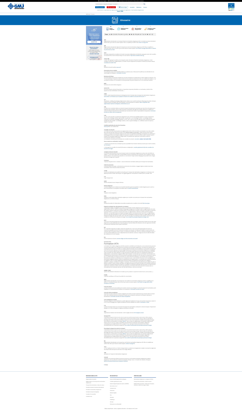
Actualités (132, 7)
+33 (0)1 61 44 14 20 (94, 53)
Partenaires (112, 390)
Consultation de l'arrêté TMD (110, 62)
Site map (111, 401)
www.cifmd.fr (106, 96)
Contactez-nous (89, 396)
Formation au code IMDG (109, 283)
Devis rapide (111, 7)
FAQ (110, 395)
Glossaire (112, 397)
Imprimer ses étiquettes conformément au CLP (120, 103)
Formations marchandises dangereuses (93, 389)
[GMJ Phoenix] (16, 6)
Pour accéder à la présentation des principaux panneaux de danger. (138, 325)
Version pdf (106, 126)
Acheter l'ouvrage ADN (143, 42)
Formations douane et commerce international (95, 387)
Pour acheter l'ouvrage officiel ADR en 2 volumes (146, 48)
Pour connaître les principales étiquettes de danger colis (137, 217)
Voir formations (107, 145)
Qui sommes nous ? (113, 386)
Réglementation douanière (91, 379)
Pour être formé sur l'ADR (109, 49)
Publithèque (112, 399)
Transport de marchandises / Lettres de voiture (95, 385)
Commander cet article (121, 73)
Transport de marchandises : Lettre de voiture (142, 381)
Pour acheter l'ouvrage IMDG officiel (144, 282)
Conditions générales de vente (116, 381)
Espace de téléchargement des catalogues (118, 379)
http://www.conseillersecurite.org (137, 55)
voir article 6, (143, 139)
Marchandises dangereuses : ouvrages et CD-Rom (143, 379)
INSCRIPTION (94, 42)
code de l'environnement (133, 188)
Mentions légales (113, 392)
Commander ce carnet (144, 302)
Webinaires (138, 7)
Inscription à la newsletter (91, 394)
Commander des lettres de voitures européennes (120, 296)
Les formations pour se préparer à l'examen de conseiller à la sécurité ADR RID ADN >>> (128, 96)
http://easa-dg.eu (146, 203)
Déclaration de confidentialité (115, 404)
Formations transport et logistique (92, 391)
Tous (106, 34)
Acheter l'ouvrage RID (130, 343)
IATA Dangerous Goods (139, 312)
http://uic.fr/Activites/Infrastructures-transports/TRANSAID (116, 361)
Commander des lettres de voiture (137, 289)
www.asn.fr (118, 67)
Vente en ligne (123, 7)
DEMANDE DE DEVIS (94, 57)
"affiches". (124, 321)
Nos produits (100, 7)
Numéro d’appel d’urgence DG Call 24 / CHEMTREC (119, 383)
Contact (145, 7)
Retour (106, 364)
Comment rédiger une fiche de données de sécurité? (127, 238)
